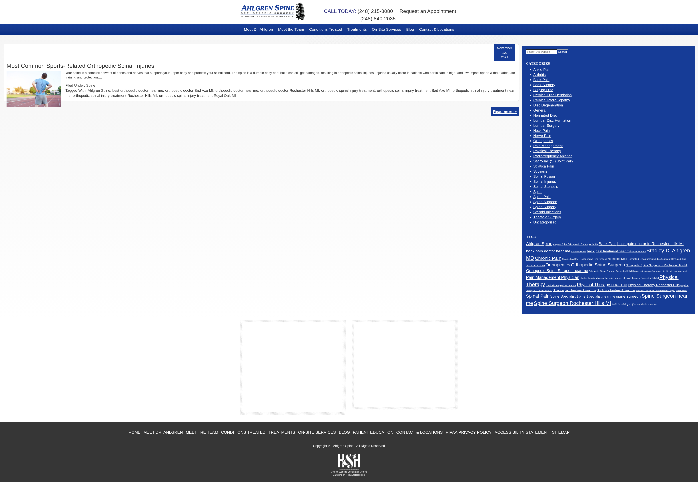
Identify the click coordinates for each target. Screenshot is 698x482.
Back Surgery (544, 85)
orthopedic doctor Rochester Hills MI (289, 90)
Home (135, 432)
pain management (678, 271)
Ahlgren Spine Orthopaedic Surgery (570, 244)
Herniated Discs (637, 259)
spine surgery (623, 304)
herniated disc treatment (658, 259)
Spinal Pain (537, 296)
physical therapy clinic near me (561, 285)
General (539, 110)
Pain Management (548, 146)
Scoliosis (540, 171)
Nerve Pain (542, 136)
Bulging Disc (543, 90)
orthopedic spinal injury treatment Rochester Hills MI (115, 96)
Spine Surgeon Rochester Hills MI (572, 303)
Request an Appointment (428, 11)
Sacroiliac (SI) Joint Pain (553, 161)
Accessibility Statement (522, 432)
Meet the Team (202, 432)
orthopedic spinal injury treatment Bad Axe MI (413, 90)
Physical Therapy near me (602, 284)
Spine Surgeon (545, 202)
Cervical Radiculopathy (551, 100)
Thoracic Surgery (547, 217)
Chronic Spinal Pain (570, 259)
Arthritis (539, 75)
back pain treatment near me (609, 251)
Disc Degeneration (548, 105)
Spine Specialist (563, 296)
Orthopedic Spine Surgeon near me (557, 270)
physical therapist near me (609, 278)
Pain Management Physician (552, 277)
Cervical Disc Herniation (552, 95)
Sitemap (561, 432)
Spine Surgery (544, 207)
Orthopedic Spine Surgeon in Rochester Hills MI (656, 265)
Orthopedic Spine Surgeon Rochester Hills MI (611, 271)
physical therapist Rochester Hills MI (641, 278)
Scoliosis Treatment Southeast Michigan (655, 290)
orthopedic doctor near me (236, 90)
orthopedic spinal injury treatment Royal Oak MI (197, 96)
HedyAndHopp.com (355, 475)
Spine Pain (542, 197)
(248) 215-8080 (358, 11)
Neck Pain (541, 131)
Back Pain (541, 80)
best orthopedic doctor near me (137, 90)
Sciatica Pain (543, 166)
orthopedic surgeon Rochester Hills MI (651, 271)
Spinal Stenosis (545, 187)
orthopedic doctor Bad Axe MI (189, 90)
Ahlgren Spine (99, 90)
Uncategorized (545, 222)
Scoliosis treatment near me (616, 290)
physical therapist (587, 278)
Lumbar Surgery (546, 126)
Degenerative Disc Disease (593, 259)
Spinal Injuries (544, 181)
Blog (344, 432)
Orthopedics (543, 141)
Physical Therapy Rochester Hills (654, 285)
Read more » (505, 111)
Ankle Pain (541, 70)
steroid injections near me (645, 304)
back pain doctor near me (548, 251)
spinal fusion (681, 290)
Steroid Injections (547, 212)
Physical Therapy (547, 151)
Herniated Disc (545, 115)
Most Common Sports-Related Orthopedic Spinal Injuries (80, 65)
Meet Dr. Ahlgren (163, 432)
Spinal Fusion (544, 176)
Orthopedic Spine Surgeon (598, 264)
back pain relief (578, 251)
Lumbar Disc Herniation (552, 120)
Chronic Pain (548, 258)
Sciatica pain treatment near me (574, 290)
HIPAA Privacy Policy (469, 432)
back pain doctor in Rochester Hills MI (650, 243)
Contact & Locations (419, 432)
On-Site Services (317, 432)
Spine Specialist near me (595, 296)
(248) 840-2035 (378, 18)
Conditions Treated (243, 432)
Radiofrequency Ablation (552, 156)
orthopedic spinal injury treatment (348, 90)
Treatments (281, 432)
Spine (90, 85)
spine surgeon (628, 296)
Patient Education (373, 432)
